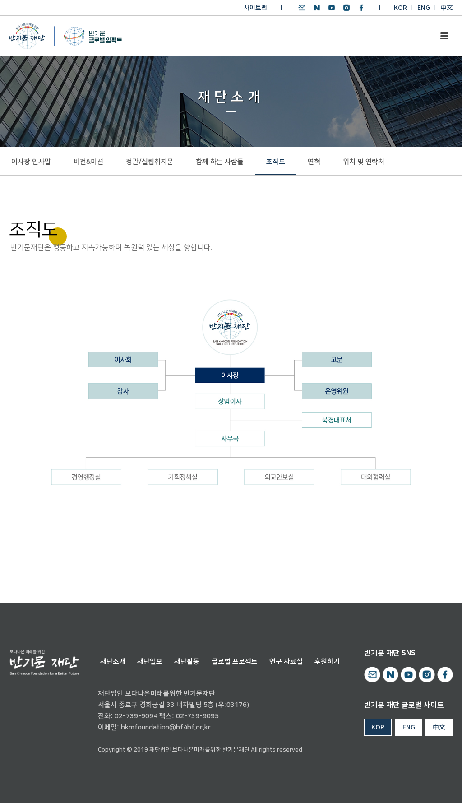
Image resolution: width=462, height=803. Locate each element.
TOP (429, 785)
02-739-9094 (136, 716)
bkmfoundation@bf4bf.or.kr (166, 727)
